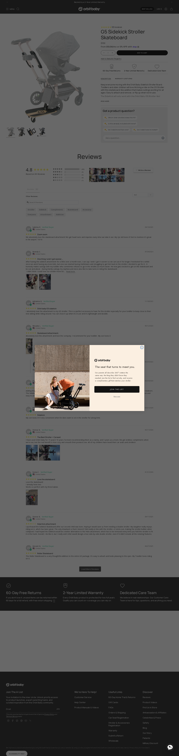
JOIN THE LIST (117, 389)
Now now (117, 396)
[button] (170, 747)
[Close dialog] (141, 347)
